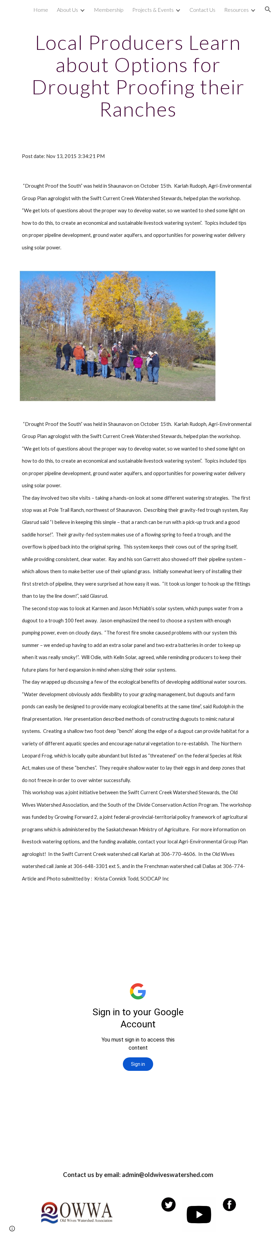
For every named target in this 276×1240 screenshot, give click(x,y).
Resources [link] (236, 9)
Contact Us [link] (202, 9)
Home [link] (40, 9)
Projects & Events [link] (153, 9)
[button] (268, 9)
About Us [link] (67, 9)
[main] (138, 75)
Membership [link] (109, 9)
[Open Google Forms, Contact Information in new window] (183, 910)
